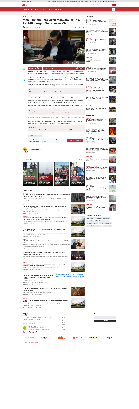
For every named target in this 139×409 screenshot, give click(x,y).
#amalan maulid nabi (107, 225)
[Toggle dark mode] (113, 9)
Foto (66, 13)
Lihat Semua (82, 158)
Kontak (114, 341)
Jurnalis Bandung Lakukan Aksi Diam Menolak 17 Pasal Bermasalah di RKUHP (49, 113)
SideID (50, 9)
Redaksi (111, 341)
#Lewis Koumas (98, 218)
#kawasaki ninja (90, 218)
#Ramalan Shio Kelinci (103, 220)
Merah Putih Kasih (87, 13)
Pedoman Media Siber (103, 341)
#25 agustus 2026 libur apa (92, 223)
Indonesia (26, 16)
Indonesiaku (33, 13)
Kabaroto (26, 9)
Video (72, 13)
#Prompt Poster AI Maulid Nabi (105, 223)
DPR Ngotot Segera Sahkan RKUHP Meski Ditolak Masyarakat (45, 91)
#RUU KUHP (30, 135)
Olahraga (50, 13)
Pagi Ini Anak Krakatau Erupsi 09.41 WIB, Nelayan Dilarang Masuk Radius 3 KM (37, 1)
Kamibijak (58, 9)
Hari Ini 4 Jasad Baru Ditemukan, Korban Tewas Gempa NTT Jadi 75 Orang (74, 1)
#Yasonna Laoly (38, 135)
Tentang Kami (95, 341)
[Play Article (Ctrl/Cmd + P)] (77, 68)
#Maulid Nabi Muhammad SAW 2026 (94, 225)
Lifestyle (42, 13)
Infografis (59, 13)
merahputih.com (34, 341)
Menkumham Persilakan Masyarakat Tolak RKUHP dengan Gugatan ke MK (52, 21)
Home (63, 316)
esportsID (43, 9)
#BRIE (96, 220)
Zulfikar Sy (27, 27)
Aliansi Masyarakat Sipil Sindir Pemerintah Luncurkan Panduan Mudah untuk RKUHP (50, 129)
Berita (25, 13)
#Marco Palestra (106, 218)
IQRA (77, 13)
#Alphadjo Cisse (90, 220)
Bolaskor (34, 9)
